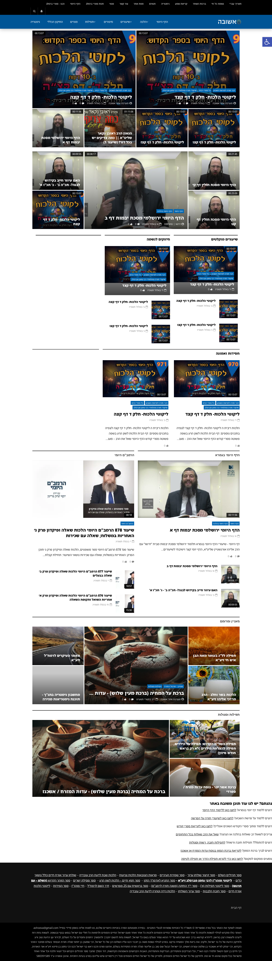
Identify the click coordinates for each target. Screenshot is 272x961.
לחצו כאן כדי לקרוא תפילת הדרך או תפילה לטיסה (212, 859)
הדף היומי (75, 3)
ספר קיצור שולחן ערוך (201, 875)
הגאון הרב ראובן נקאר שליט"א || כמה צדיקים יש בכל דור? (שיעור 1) (112, 138)
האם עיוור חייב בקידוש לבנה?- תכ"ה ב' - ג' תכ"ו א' (59, 182)
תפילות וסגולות (155, 686)
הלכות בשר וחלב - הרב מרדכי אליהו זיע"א (219, 696)
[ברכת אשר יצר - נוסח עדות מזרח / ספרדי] (205, 778)
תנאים (152, 3)
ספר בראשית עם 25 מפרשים (130, 886)
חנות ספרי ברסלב (95, 3)
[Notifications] (41, 11)
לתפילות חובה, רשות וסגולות (207, 842)
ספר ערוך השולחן (189, 891)
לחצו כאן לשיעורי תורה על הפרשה (212, 818)
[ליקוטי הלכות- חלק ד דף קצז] (162, 128)
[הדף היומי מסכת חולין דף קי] (214, 170)
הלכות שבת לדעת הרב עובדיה (97, 875)
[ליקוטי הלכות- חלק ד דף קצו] (214, 128)
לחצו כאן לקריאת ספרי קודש (194, 826)
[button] (267, 42)
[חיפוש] (34, 11)
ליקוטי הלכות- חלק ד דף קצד (205, 97)
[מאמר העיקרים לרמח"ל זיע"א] (58, 646)
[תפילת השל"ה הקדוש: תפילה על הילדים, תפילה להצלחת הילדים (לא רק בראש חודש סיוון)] (205, 739)
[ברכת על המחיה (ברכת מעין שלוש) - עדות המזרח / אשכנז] (136, 665)
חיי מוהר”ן (77, 886)
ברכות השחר (199, 3)
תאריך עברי (235, 3)
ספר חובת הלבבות (214, 891)
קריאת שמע (181, 3)
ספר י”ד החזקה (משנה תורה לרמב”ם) (174, 886)
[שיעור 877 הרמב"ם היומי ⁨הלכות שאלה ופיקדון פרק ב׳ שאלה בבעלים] (125, 579)
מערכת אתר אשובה (223, 103)
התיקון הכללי (55, 22)
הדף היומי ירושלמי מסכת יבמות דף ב (144, 218)
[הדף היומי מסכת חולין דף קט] (214, 210)
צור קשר (124, 3)
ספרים (74, 22)
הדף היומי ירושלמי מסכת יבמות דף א (205, 530)
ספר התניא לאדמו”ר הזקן (159, 880)
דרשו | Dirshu (172, 224)
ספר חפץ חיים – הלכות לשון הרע (119, 880)
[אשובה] (229, 22)
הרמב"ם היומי (124, 455)
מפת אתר (139, 3)
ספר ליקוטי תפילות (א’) (214, 886)
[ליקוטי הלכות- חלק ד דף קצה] (84, 69)
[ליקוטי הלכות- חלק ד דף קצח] (58, 210)
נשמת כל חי (217, 3)
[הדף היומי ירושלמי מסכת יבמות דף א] (58, 128)
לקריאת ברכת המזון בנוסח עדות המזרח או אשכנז (211, 851)
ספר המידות (60, 886)
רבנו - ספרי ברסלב (55, 3)
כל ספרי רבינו (205, 90)
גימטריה (165, 3)
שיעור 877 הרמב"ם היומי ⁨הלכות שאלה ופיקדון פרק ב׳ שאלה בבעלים (75, 573)
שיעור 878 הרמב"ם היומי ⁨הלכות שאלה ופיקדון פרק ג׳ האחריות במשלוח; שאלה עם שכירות (84, 532)
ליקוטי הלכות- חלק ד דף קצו (214, 142)
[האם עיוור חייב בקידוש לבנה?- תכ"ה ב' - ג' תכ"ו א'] (58, 170)
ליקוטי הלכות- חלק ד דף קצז (162, 142)
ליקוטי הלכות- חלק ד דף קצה (101, 97)
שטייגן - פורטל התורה (173, 686)
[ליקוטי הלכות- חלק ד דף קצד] (188, 69)
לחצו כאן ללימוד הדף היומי (219, 810)
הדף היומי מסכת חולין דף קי (214, 184)
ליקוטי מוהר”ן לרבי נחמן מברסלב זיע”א (205, 880)
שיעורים (125, 22)
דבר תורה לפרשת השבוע (224, 90)
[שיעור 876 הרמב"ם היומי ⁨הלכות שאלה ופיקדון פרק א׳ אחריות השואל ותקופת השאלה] (125, 603)
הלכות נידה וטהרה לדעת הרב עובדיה (152, 891)
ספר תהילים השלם (229, 875)
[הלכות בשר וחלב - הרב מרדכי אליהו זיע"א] (214, 685)
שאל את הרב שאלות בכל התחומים (197, 834)
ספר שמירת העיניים (172, 875)
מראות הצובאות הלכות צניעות (138, 875)
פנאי (111, 3)
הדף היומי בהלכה (164, 211)
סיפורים (108, 22)
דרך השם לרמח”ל (98, 886)
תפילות (89, 22)
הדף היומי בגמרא (227, 455)
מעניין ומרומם (230, 621)
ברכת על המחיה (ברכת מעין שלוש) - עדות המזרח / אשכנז (136, 693)
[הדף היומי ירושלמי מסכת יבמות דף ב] (136, 190)
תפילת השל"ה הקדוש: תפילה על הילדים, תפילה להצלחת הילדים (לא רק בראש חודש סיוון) (205, 748)
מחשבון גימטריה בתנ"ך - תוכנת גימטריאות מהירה (61, 696)
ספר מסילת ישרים (84, 880)
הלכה (143, 22)
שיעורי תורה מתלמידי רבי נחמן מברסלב (179, 90)
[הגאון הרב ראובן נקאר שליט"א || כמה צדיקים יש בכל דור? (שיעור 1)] (110, 128)
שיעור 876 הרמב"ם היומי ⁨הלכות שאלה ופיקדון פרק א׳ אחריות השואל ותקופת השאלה (75, 597)
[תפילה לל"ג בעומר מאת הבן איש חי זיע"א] (214, 646)
